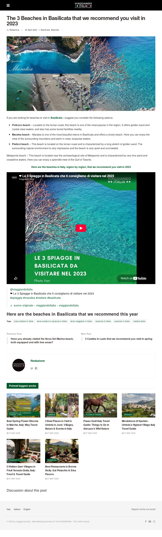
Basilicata (45, 29)
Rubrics (52, 460)
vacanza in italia (103, 321)
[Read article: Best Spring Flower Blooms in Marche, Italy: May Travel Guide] (23, 405)
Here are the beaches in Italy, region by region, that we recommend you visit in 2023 (81, 167)
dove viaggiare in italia (81, 321)
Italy (9, 509)
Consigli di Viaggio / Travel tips (20, 413)
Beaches (55, 29)
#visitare (41, 298)
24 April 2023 (31, 29)
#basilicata (54, 298)
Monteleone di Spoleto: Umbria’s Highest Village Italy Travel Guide (138, 424)
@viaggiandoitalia (21, 289)
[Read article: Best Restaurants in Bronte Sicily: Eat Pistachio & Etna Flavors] (62, 451)
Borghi (128, 414)
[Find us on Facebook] (145, 521)
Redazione (14, 29)
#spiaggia (16, 298)
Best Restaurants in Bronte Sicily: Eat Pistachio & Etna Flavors (60, 470)
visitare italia (139, 321)
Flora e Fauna (94, 414)
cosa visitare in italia (23, 321)
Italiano (17, 509)
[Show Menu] (8, 5)
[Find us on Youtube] (150, 521)
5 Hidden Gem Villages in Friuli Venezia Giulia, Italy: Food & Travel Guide (21, 470)
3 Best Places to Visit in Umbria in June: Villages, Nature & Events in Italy (59, 424)
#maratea (29, 298)
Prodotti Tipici (17, 460)
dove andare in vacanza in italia (52, 321)
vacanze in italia (122, 321)
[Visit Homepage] (83, 5)
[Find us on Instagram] (154, 521)
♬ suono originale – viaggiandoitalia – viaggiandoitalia (44, 305)
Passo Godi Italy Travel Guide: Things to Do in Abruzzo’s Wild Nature (96, 424)
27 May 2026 (14, 433)
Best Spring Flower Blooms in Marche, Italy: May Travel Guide (22, 424)
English (27, 509)
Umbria (51, 414)
